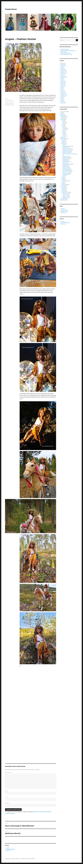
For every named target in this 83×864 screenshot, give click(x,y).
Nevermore (65, 162)
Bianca (64, 127)
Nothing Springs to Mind (67, 164)
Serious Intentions (66, 173)
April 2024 (63, 68)
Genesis (63, 189)
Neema (63, 179)
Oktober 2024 (63, 65)
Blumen (62, 114)
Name (7, 791)
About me (8, 848)
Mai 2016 (62, 100)
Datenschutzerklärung (10, 849)
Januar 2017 (63, 92)
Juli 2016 (62, 97)
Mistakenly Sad (66, 159)
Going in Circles (66, 156)
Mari (64, 130)
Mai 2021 (62, 79)
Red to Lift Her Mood (65, 49)
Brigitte (6, 98)
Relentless (64, 191)
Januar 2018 (63, 85)
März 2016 (63, 101)
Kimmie (63, 118)
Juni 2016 (62, 99)
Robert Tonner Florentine (66, 53)
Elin (63, 124)
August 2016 (63, 96)
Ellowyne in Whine (66, 152)
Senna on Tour (65, 196)
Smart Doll (63, 185)
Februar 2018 (63, 83)
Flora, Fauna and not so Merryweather (70, 153)
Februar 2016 (63, 102)
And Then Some (66, 180)
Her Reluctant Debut (67, 157)
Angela (6, 101)
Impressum (8, 850)
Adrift (64, 145)
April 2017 (63, 90)
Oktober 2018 (63, 81)
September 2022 (64, 77)
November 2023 (64, 72)
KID (10, 103)
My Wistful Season (66, 161)
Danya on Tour (65, 193)
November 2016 (64, 95)
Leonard (64, 129)
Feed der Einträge (64, 210)
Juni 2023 (62, 74)
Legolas (63, 178)
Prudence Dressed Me (67, 170)
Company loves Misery (67, 150)
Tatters (64, 175)
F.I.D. (63, 125)
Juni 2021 (62, 78)
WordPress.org (63, 212)
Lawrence (64, 128)
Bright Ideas (65, 147)
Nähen (12, 103)
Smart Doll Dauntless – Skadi (66, 54)
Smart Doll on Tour (65, 192)
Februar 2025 (63, 64)
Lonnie (64, 136)
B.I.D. (63, 120)
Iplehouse (10, 101)
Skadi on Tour (65, 197)
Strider (63, 182)
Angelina (63, 139)
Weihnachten (63, 200)
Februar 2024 (63, 69)
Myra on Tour (65, 194)
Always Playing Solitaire (67, 146)
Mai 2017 (62, 88)
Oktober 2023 (63, 73)
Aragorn (63, 141)
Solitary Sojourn (66, 174)
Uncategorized (63, 198)
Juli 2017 (62, 87)
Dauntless (64, 187)
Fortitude (63, 188)
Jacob (63, 177)
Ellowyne (63, 143)
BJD (61, 113)
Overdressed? (65, 165)
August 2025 (63, 63)
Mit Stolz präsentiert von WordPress (28, 858)
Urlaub (12, 104)
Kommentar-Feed (64, 211)
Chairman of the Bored (67, 148)
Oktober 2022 (63, 76)
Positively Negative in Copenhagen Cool (68, 50)
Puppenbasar (11, 9)
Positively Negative (66, 169)
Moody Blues (65, 160)
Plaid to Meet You (66, 168)
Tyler (63, 183)
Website (7, 802)
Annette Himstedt (64, 111)
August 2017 (63, 86)
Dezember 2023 (64, 70)
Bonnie (64, 121)
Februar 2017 (63, 91)
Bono (64, 123)
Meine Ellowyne (64, 51)
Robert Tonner (8, 104)
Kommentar (8, 772)
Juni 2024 (62, 67)
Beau (64, 134)
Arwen (63, 142)
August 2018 (63, 82)
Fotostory (62, 115)
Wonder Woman (65, 184)
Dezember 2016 (64, 93)
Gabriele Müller (64, 116)
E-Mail (7, 796)
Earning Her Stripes (66, 151)
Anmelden (63, 208)
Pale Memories (65, 166)
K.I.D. (14, 101)
